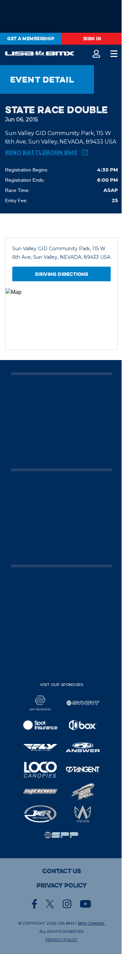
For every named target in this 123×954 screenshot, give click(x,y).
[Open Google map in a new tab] (61, 318)
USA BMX (65, 923)
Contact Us (61, 871)
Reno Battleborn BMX (41, 152)
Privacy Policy (62, 885)
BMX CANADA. (91, 923)
